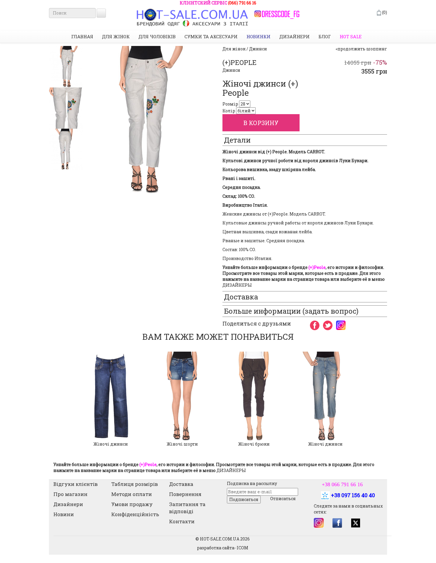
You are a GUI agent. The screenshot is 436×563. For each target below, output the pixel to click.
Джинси (231, 70)
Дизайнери (294, 36)
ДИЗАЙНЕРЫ (237, 285)
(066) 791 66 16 (242, 3)
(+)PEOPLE (239, 62)
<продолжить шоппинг (361, 49)
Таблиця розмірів (134, 484)
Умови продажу (132, 504)
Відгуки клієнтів (75, 484)
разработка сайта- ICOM (222, 548)
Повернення (185, 494)
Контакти (182, 521)
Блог (325, 36)
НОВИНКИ (258, 36)
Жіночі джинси (110, 444)
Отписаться (283, 498)
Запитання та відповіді (187, 508)
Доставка (181, 484)
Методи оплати (131, 494)
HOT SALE (351, 36)
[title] (66, 66)
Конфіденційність (135, 514)
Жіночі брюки (254, 444)
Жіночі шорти (182, 444)
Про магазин (70, 494)
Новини (63, 514)
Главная (82, 36)
